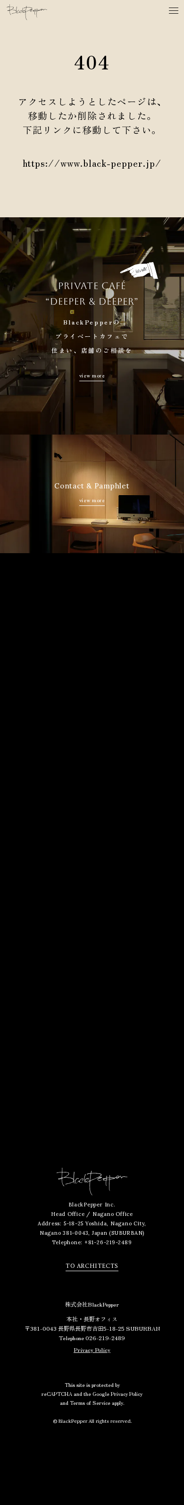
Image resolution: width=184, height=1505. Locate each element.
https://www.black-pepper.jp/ (92, 163)
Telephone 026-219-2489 (92, 1338)
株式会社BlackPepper (92, 1304)
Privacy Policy (92, 1349)
